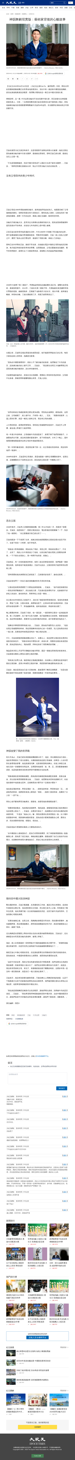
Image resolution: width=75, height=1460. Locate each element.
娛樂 (66, 7)
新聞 (12, 14)
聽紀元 (51, 7)
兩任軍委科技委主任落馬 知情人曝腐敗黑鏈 (33, 1351)
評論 (27, 7)
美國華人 (24, 14)
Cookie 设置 (37, 1456)
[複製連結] (22, 79)
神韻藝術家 (21, 1015)
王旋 (29, 1015)
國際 (22, 7)
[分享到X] (18, 79)
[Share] (7, 1244)
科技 (61, 7)
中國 (12, 7)
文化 (70, 7)
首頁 (3, 7)
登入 (70, 2)
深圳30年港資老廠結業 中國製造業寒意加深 (33, 1361)
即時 (8, 7)
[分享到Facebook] (8, 79)
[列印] (27, 79)
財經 (56, 7)
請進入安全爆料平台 (37, 1337)
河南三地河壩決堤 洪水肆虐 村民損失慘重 (32, 1370)
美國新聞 (17, 14)
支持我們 (37, 1427)
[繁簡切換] (36, 79)
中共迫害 (36, 1015)
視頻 (45, 7)
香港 (36, 7)
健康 (41, 7)
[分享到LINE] (13, 79)
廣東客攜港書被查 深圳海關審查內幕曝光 (32, 1380)
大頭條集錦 (19, 1019)
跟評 (65, 1096)
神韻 (13, 1015)
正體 (19, 2)
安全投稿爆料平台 (42, 1056)
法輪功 (44, 1015)
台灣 (31, 7)
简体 (23, 2)
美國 (17, 7)
